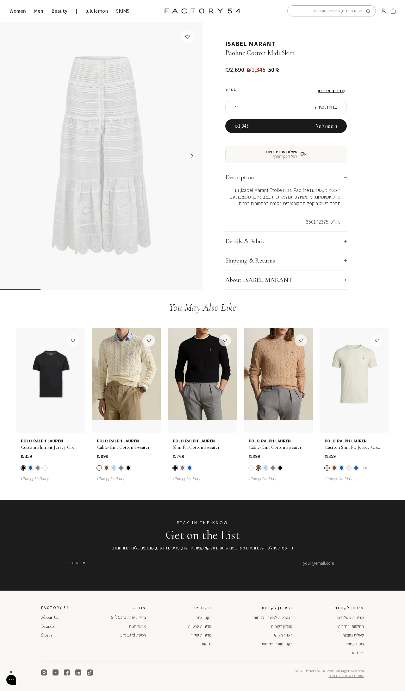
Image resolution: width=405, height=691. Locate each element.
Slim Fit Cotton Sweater (196, 447)
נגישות (207, 644)
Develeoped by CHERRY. (346, 676)
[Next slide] (191, 156)
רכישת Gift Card (133, 635)
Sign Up (77, 563)
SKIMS (122, 11)
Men (38, 11)
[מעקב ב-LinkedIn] (78, 672)
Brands (47, 626)
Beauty (59, 11)
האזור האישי (283, 635)
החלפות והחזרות (351, 626)
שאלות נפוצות (353, 635)
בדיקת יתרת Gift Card (128, 617)
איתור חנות (137, 626)
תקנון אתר (204, 617)
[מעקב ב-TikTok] (90, 672)
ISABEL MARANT (250, 44)
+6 (365, 468)
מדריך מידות (331, 91)
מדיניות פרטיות (200, 626)
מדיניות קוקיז (201, 635)
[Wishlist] (187, 37)
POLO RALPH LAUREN (42, 441)
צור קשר (357, 653)
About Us (50, 617)
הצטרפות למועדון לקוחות (273, 617)
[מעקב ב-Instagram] (44, 672)
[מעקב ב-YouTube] (56, 672)
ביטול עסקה (355, 644)
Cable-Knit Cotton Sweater (123, 447)
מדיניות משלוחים (350, 617)
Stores (47, 635)
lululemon (96, 11)
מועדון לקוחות (282, 626)
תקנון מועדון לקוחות (277, 644)
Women (17, 11)
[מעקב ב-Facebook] (67, 672)
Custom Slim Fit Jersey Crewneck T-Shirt (50, 447)
